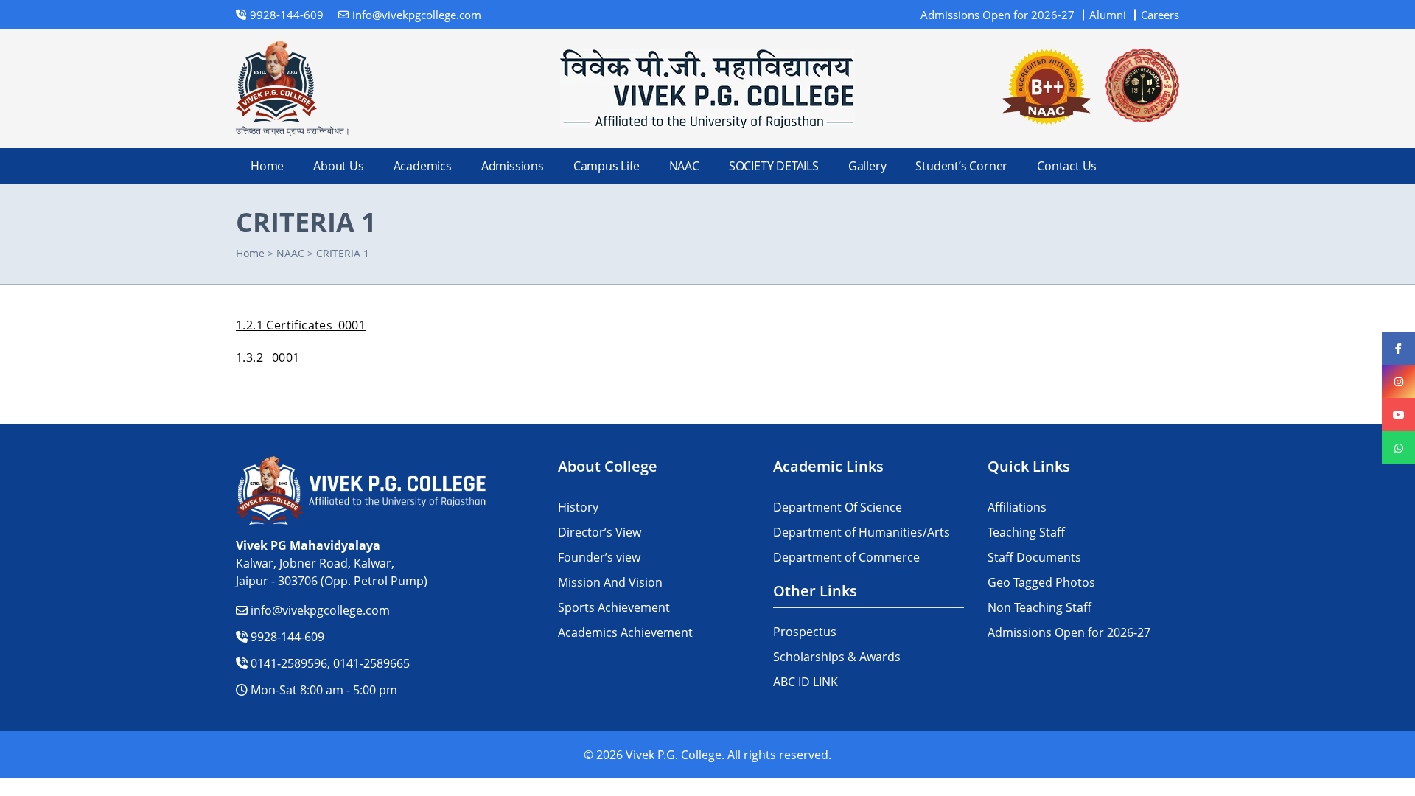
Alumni (1107, 14)
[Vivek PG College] (276, 81)
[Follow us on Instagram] (1398, 381)
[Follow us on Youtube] (1398, 414)
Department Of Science (837, 507)
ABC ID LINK (805, 682)
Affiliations (1017, 507)
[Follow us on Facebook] (1398, 348)
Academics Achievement (625, 632)
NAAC (684, 166)
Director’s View (599, 532)
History (578, 507)
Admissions (512, 166)
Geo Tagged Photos (1041, 582)
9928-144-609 (286, 637)
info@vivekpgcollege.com (319, 610)
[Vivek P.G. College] (707, 88)
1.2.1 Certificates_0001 (301, 325)
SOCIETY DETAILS (774, 166)
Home (267, 166)
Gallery (867, 166)
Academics (423, 166)
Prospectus (804, 632)
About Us (338, 166)
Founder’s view (599, 557)
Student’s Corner (961, 166)
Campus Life (606, 166)
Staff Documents (1034, 557)
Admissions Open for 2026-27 (997, 14)
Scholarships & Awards (837, 657)
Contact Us (1067, 166)
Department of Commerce (846, 557)
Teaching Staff (1026, 532)
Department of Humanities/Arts (861, 532)
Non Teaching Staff (1039, 607)
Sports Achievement (614, 607)
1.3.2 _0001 (267, 357)
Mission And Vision (610, 582)
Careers (1160, 14)
